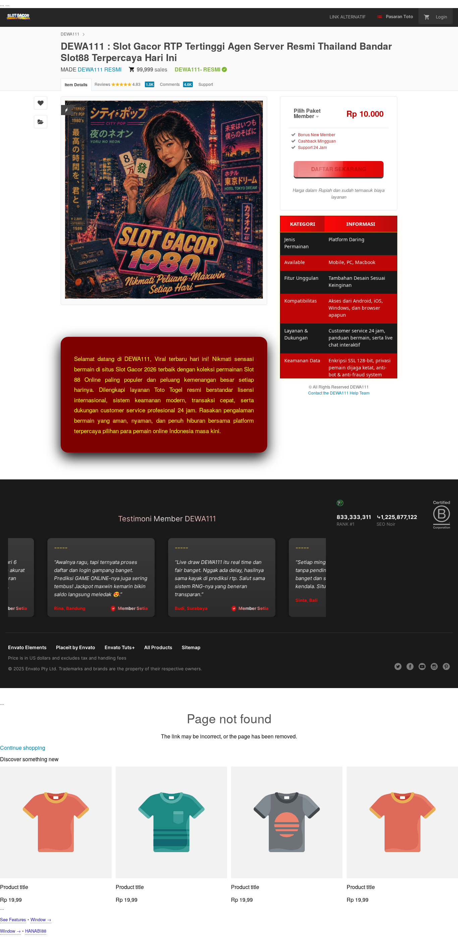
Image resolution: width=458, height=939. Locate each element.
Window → (41, 919)
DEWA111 (70, 34)
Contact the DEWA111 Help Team (338, 393)
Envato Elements (27, 647)
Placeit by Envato (75, 647)
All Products (158, 647)
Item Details (76, 85)
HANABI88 (35, 931)
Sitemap (191, 647)
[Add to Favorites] (40, 103)
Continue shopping (22, 747)
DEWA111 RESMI (99, 69)
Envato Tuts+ (120, 647)
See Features (13, 919)
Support (205, 84)
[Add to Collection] (40, 121)
